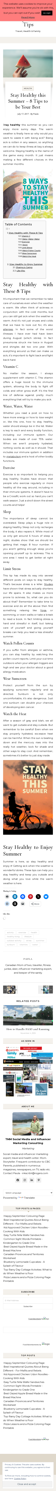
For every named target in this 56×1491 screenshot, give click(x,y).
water (35, 944)
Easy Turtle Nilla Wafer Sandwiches (24, 1235)
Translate (29, 1197)
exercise (22, 932)
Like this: (21, 271)
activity (10, 932)
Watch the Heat (29, 256)
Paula (35, 113)
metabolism (13, 456)
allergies (8, 329)
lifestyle (28, 936)
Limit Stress (27, 248)
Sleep (25, 245)
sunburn (11, 944)
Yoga (43, 610)
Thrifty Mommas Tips (28, 21)
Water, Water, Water (31, 239)
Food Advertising (34, 1319)
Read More (28, 17)
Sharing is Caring (24, 267)
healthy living (13, 936)
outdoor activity (14, 940)
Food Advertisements (31, 1345)
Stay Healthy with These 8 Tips (26, 233)
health (34, 932)
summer (40, 940)
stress (28, 940)
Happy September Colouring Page (24, 1215)
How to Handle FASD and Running (28, 1029)
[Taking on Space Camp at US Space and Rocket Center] (10, 989)
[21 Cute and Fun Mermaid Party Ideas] (46, 989)
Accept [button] (47, 13)
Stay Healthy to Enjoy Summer (26, 264)
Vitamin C (26, 236)
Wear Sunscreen (29, 253)
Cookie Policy (20, 1478)
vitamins (24, 944)
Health (28, 88)
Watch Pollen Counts (31, 250)
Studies (48, 584)
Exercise (26, 242)
